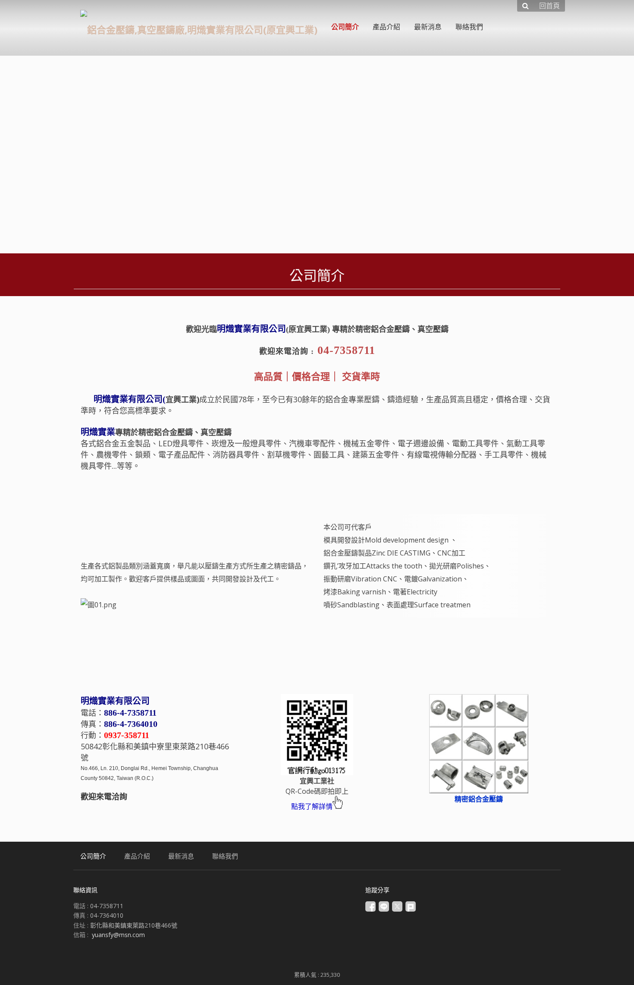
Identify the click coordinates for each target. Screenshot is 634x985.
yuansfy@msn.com (118, 935)
